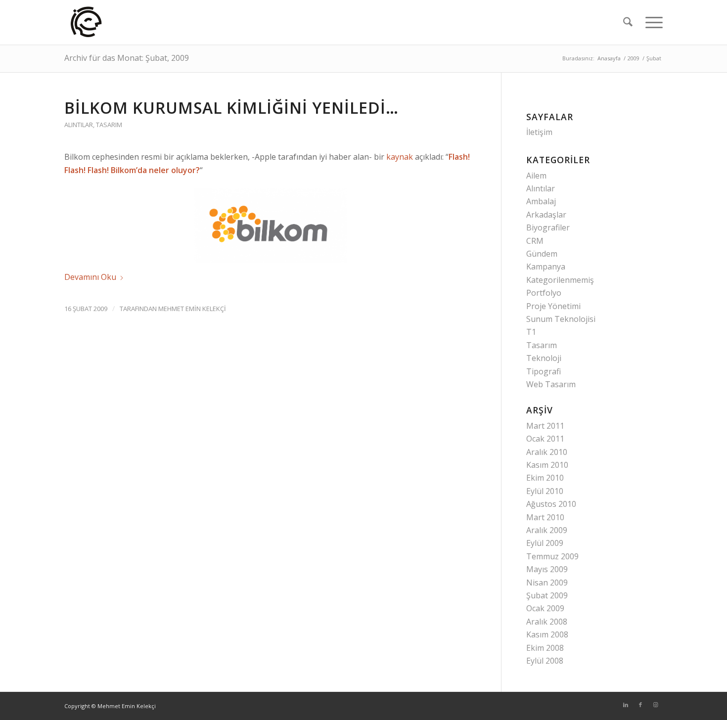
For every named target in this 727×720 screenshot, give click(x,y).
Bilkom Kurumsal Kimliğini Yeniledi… (231, 107)
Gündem (541, 253)
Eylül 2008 (544, 660)
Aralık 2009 (546, 530)
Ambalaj (541, 201)
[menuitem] (628, 22)
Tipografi (543, 371)
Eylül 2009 (544, 543)
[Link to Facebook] (640, 704)
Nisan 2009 (547, 582)
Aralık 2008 (546, 621)
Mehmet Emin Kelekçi (192, 308)
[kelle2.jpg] (86, 22)
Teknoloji (543, 358)
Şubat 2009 (547, 595)
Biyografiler (548, 227)
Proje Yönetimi (553, 306)
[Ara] (628, 22)
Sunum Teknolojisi (560, 319)
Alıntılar (78, 124)
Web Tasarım (551, 384)
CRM (535, 240)
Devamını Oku (90, 276)
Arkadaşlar (546, 214)
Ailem (536, 175)
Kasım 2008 (547, 634)
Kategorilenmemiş (560, 279)
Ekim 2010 (545, 477)
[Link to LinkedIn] (625, 704)
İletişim (539, 132)
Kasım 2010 (547, 464)
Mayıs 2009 (547, 569)
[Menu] (651, 22)
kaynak (399, 156)
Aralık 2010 (546, 452)
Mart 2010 (545, 517)
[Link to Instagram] (655, 704)
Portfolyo (543, 292)
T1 (531, 331)
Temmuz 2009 (552, 556)
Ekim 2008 (545, 647)
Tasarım (109, 124)
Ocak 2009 (545, 608)
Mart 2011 (545, 425)
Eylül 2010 (544, 491)
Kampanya (545, 266)
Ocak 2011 (545, 438)
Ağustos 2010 (551, 503)
